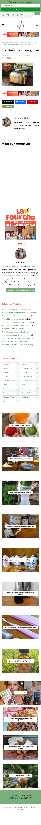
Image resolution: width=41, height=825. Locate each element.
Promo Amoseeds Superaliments (15, 310)
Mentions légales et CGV (20, 798)
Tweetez (9, 102)
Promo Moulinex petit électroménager (17, 322)
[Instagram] (27, 119)
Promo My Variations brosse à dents (16, 326)
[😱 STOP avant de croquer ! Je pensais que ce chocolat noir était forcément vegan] (12, 693)
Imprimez (9, 106)
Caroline (18, 118)
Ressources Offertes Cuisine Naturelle (17, 345)
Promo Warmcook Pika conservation (16, 338)
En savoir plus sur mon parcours (21, 290)
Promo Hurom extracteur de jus (14, 319)
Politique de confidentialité (20, 795)
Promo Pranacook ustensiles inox (15, 332)
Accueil (5, 42)
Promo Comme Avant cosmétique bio (16, 316)
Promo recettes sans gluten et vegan (16, 335)
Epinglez (33, 102)
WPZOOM (20, 810)
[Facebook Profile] (25, 119)
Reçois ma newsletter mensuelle (20, 2)
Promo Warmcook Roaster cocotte (15, 342)
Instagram (20, 692)
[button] (3, 25)
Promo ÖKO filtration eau (12, 329)
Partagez (21, 102)
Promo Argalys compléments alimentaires (18, 313)
